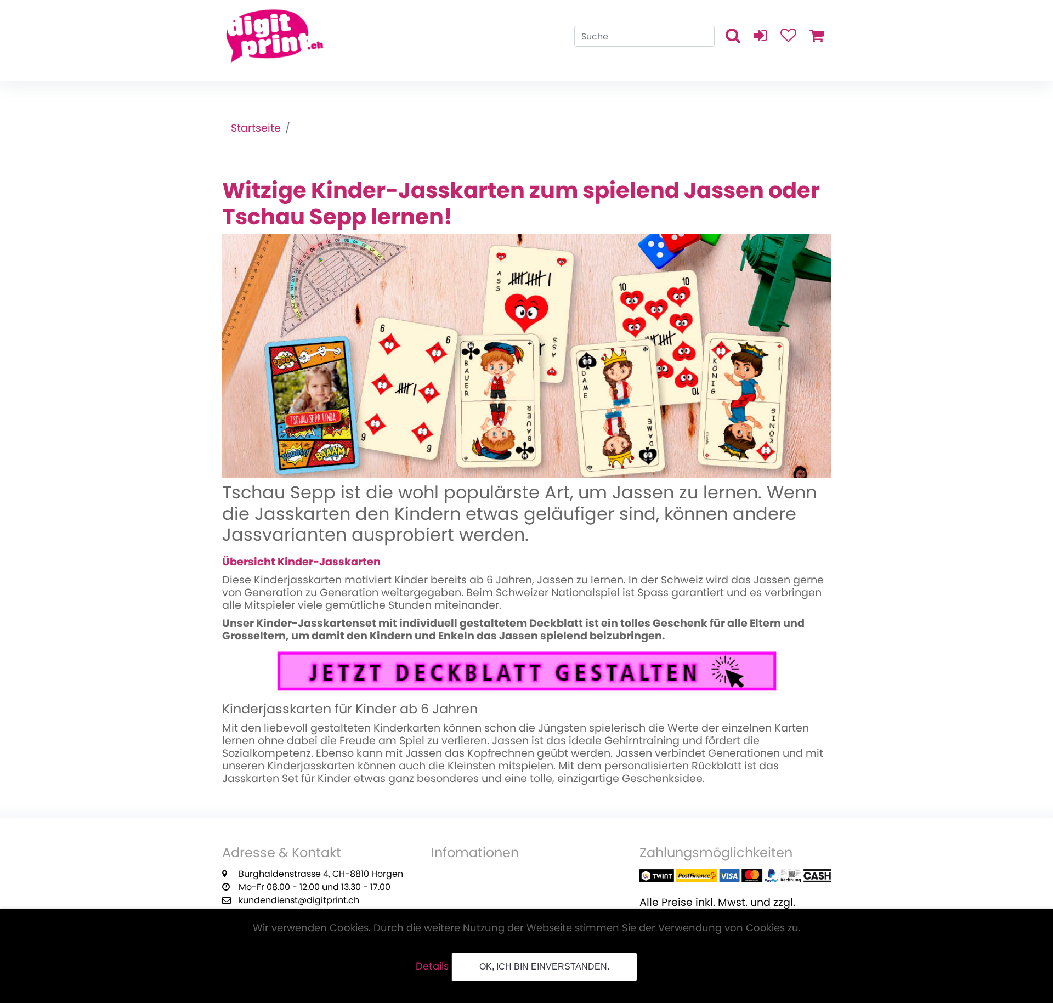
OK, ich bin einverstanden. (544, 966)
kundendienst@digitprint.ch (299, 900)
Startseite (256, 128)
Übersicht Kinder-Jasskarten (301, 561)
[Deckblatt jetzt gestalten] (526, 671)
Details (432, 966)
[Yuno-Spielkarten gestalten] (526, 354)
